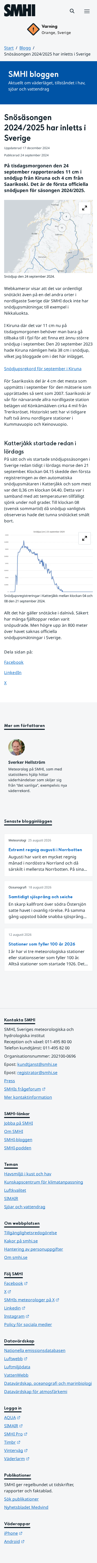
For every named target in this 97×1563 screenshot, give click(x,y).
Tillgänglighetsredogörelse (30, 1232)
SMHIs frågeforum (48, 1089)
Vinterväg (41, 1450)
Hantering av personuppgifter (33, 1249)
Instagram (42, 1316)
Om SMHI (13, 1131)
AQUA (37, 1417)
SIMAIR (11, 1198)
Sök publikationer (21, 1499)
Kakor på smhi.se (21, 1241)
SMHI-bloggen (18, 1139)
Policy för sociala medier (28, 1324)
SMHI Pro (41, 1434)
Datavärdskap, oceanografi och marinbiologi (48, 1383)
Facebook (17, 662)
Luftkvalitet (15, 1190)
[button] (72, 11)
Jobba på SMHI (18, 1123)
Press (9, 1081)
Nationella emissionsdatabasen (34, 1350)
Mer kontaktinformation (28, 1097)
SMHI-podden (17, 1148)
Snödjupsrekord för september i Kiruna (42, 368)
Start (9, 48)
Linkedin (40, 1308)
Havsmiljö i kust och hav (27, 1174)
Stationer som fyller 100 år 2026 (42, 944)
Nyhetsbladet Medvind (26, 1507)
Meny (87, 16)
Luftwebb (41, 1358)
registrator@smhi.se (37, 1072)
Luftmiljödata (17, 1367)
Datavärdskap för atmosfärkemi (35, 1391)
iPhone (38, 1533)
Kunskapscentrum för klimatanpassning (43, 1182)
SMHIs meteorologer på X (48, 1300)
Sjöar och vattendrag (24, 1207)
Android (39, 1541)
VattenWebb (16, 1375)
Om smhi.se (15, 1257)
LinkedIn (17, 672)
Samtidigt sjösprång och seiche (41, 897)
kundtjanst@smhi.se (37, 1064)
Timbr (37, 1442)
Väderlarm (42, 1458)
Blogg (25, 48)
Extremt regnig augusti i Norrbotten (45, 850)
